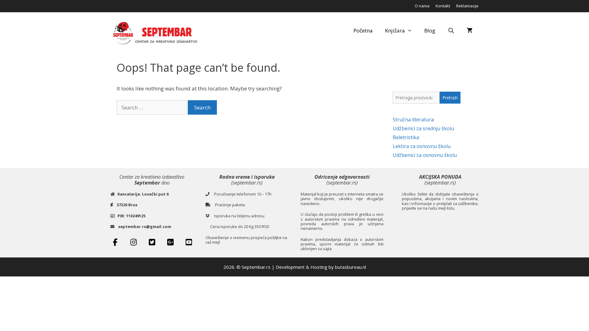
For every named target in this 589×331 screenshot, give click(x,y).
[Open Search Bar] (450, 30)
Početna (363, 30)
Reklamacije (467, 6)
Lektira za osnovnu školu (422, 146)
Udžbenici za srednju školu (423, 128)
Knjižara (395, 30)
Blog (429, 30)
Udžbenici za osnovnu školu (425, 155)
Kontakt (443, 6)
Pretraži (450, 98)
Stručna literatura (413, 119)
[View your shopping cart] (469, 30)
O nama (422, 6)
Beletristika (406, 137)
